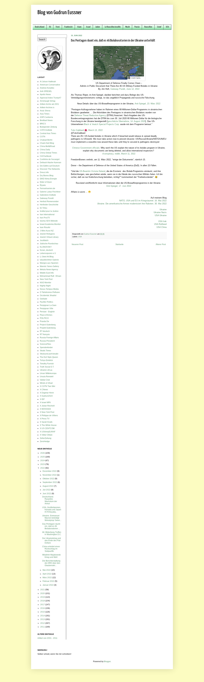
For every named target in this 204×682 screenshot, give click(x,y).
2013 (42, 619)
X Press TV (44, 419)
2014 (42, 616)
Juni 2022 (47, 493)
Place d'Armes (46, 315)
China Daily (45, 150)
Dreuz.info (44, 172)
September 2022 (50, 482)
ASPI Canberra (46, 117)
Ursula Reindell (46, 376)
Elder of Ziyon (46, 182)
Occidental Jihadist (48, 295)
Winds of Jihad (46, 383)
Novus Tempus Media (49, 289)
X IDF (42, 399)
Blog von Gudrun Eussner (59, 12)
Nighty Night (45, 286)
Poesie (137, 27)
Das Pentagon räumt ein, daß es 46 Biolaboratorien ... (51, 526)
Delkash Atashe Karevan (50, 162)
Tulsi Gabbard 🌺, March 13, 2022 (87, 130)
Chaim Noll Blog (47, 143)
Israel (88, 27)
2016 (42, 608)
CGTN (42, 136)
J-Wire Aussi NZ (47, 231)
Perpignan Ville (46, 308)
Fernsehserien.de (47, 188)
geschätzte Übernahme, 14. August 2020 (126, 121)
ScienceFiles (45, 344)
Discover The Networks (50, 169)
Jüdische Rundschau (49, 243)
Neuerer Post (77, 244)
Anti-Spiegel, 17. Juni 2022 (118, 186)
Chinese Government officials (85, 148)
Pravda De (44, 321)
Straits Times (45, 351)
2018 (42, 601)
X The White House (48, 425)
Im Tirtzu (43, 208)
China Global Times (48, 153)
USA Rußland (160, 224)
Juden (97, 27)
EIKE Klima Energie (48, 179)
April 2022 (47, 574)
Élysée (43, 185)
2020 (42, 593)
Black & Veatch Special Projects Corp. (102, 124)
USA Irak (162, 221)
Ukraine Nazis (160, 212)
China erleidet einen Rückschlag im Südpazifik (51, 548)
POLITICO (44, 318)
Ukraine (163, 209)
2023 (42, 464)
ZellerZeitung (45, 438)
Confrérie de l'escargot (49, 159)
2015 (42, 612)
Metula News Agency (49, 269)
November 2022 (50, 475)
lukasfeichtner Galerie (49, 260)
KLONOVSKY (46, 247)
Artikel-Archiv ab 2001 (49, 104)
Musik (127, 27)
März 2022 (47, 577)
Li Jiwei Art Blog (47, 257)
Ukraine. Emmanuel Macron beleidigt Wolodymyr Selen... (51, 518)
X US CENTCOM (47, 428)
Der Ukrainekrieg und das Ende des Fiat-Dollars (51, 540)
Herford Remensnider (49, 201)
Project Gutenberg (48, 325)
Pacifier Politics (46, 302)
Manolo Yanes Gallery (49, 266)
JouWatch (44, 240)
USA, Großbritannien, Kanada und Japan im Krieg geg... (51, 509)
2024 (42, 460)
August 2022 (48, 486)
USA (167, 27)
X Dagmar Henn (47, 393)
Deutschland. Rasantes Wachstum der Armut (49, 500)
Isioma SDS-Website (49, 221)
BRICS (43, 124)
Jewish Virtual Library (49, 237)
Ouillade (43, 299)
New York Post (46, 279)
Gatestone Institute (48, 195)
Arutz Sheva (45, 111)
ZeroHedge (45, 441)
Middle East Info (47, 273)
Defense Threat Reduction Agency (90, 115)
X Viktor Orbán (46, 435)
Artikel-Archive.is (47, 107)
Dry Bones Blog (46, 175)
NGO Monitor (45, 282)
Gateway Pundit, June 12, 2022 (124, 89)
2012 (42, 623)
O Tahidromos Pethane (50, 292)
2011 (42, 627)
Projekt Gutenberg (48, 328)
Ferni (58, 27)
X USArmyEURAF (47, 432)
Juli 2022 (47, 490)
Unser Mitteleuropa (48, 373)
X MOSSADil (45, 409)
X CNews (44, 389)
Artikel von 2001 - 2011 (47, 638)
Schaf (159, 27)
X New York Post (47, 412)
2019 (42, 597)
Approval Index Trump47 (50, 98)
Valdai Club (45, 380)
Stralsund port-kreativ (49, 354)
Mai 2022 (47, 570)
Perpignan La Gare (48, 305)
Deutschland (39, 27)
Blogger (107, 661)
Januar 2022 (48, 585)
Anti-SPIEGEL (46, 91)
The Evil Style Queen (49, 357)
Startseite (119, 244)
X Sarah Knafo (46, 422)
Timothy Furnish (47, 364)
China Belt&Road (47, 146)
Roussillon (148, 27)
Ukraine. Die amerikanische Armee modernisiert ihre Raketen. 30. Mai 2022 (132, 203)
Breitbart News (46, 120)
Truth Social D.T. (47, 367)
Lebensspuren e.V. (48, 253)
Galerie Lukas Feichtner (50, 192)
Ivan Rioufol (45, 227)
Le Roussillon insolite (113, 27)
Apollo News (45, 94)
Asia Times (44, 114)
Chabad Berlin (46, 140)
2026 (42, 453)
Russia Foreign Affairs (49, 337)
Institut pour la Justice (49, 211)
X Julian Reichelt (47, 406)
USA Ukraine (161, 215)
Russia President (47, 341)
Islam (79, 27)
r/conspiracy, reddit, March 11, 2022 (118, 153)
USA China (162, 227)
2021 (42, 590)
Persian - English (47, 312)
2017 (42, 604)
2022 (42, 468)
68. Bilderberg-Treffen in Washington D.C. (51, 533)
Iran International (47, 214)
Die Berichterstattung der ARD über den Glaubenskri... (51, 563)
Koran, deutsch (46, 250)
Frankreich (68, 27)
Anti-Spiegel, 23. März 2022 (147, 103)
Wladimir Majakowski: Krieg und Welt (51, 556)
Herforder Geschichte (49, 205)
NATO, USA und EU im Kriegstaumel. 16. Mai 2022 (143, 200)
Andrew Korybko (47, 88)
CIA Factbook (45, 156)
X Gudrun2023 (46, 396)
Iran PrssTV (45, 218)
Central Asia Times (48, 133)
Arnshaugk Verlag (47, 101)
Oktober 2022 (49, 479)
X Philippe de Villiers (49, 415)
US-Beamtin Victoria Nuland (92, 171)
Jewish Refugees (47, 234)
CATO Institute (46, 130)
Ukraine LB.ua (46, 370)
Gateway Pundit (47, 198)
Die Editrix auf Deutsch (50, 166)
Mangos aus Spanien (49, 263)
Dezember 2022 (50, 471)
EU (50, 27)
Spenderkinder (46, 347)
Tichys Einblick (46, 360)
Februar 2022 (49, 581)
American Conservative (50, 85)
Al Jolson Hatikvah (48, 81)
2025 (42, 457)
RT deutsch (45, 331)
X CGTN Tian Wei (47, 386)
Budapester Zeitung (48, 127)
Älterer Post (161, 244)
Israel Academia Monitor (50, 224)
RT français (45, 334)
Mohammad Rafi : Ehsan (50, 276)
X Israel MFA (45, 402)
